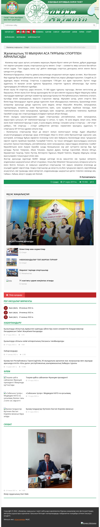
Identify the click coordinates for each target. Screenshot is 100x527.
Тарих (81, 32)
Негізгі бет (9, 32)
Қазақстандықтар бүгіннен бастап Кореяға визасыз (49, 409)
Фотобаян (21, 37)
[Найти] (94, 25)
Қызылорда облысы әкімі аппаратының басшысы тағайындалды (34, 341)
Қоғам (48, 32)
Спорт (88, 32)
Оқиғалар (65, 32)
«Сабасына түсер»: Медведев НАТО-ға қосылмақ (48, 393)
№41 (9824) (13, 312)
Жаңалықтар (22, 32)
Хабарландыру (11, 351)
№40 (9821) (13, 317)
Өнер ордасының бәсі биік (16, 494)
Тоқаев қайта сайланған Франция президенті (47, 377)
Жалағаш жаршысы (50, 11)
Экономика (38, 32)
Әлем (74, 32)
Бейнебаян (9, 37)
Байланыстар (34, 37)
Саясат (56, 32)
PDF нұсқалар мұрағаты (18, 301)
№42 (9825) (13, 308)
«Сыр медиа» (19, 519)
